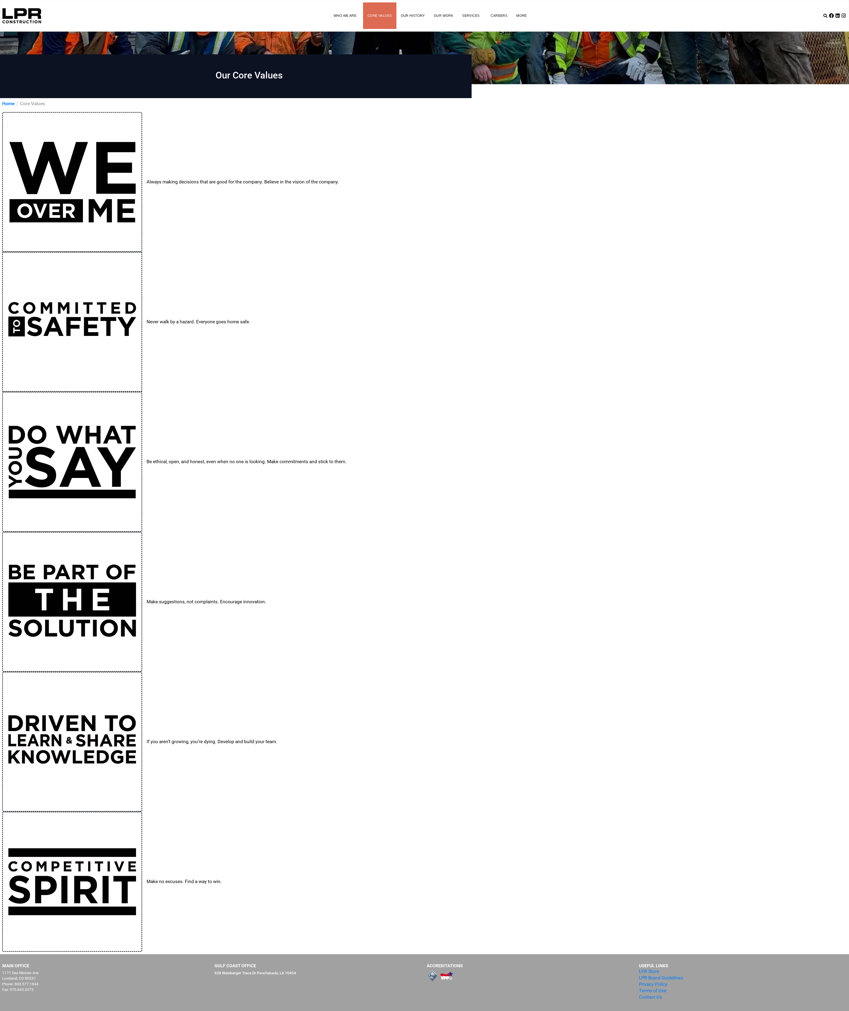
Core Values (379, 15)
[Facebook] (831, 16)
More (521, 15)
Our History (413, 15)
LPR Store (649, 971)
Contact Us (650, 997)
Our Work (443, 15)
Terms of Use (652, 990)
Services (471, 15)
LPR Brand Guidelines (661, 978)
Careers (499, 15)
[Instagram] (844, 16)
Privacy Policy (653, 984)
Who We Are (345, 15)
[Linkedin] (837, 16)
